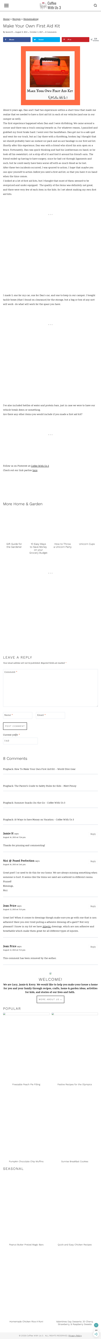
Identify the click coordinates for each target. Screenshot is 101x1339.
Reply (93, 834)
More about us (49, 999)
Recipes (16, 19)
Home (6, 19)
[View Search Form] (95, 5)
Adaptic (46, 927)
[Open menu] (6, 5)
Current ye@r (11, 735)
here (35, 470)
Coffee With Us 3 (40, 466)
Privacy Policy (75, 1335)
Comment (10, 672)
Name (8, 715)
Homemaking (31, 19)
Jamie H (9, 32)
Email (41, 715)
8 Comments (50, 32)
